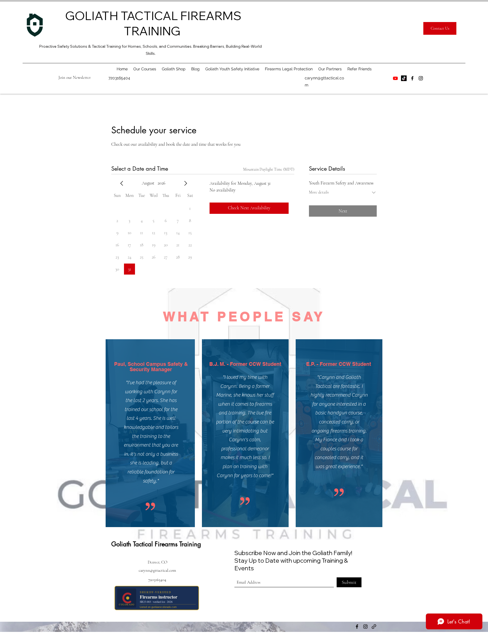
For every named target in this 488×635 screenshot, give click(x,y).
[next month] (185, 183)
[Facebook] (412, 78)
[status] (268, 169)
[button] (75, 77)
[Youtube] (395, 78)
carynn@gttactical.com (157, 570)
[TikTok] (404, 78)
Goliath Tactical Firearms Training (156, 544)
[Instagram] (421, 78)
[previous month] (121, 183)
